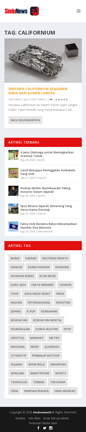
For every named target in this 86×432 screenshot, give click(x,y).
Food (15, 294)
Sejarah (16, 364)
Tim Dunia (57, 382)
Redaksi (20, 418)
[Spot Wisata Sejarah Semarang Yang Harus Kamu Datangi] (13, 209)
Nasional (18, 347)
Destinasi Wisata (55, 258)
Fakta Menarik (42, 285)
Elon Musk (48, 276)
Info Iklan (34, 418)
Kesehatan (19, 320)
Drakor (16, 267)
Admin (17, 99)
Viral (14, 391)
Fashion (65, 285)
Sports (41, 160)
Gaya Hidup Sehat (37, 294)
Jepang (16, 311)
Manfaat (37, 338)
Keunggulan (20, 329)
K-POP (31, 311)
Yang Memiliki (64, 391)
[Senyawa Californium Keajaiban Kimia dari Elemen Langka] (43, 60)
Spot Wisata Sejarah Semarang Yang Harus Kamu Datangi (46, 207)
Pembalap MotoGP (46, 355)
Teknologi (19, 382)
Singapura (58, 364)
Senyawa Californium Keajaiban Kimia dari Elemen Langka (38, 91)
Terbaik (38, 382)
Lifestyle (17, 338)
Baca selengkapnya (25, 120)
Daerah (42, 178)
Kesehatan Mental (47, 320)
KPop (67, 329)
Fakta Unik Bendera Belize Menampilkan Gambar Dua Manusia (48, 225)
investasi (63, 302)
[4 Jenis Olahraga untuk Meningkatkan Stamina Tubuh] (13, 155)
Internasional (45, 231)
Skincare (17, 373)
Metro (42, 99)
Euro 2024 (18, 285)
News (35, 347)
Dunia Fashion (39, 267)
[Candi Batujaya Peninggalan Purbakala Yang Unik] (13, 173)
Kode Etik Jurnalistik (56, 418)
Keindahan (49, 311)
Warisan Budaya (36, 391)
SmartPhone (39, 373)
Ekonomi (62, 267)
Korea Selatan (47, 329)
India (60, 294)
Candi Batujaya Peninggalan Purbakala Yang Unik (47, 172)
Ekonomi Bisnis (22, 276)
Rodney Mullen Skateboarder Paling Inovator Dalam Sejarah (45, 190)
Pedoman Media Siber (43, 423)
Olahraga (51, 347)
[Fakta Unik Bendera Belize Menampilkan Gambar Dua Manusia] (13, 227)
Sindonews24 (42, 412)
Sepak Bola (36, 364)
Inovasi (16, 302)
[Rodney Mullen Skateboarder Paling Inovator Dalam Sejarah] (13, 191)
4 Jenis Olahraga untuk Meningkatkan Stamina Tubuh (47, 154)
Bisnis (15, 258)
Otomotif (18, 355)
